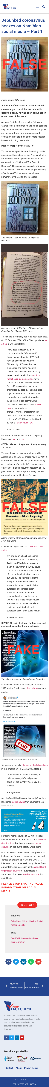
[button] (37, 6)
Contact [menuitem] (9, 1068)
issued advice (18, 802)
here (14, 439)
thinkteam (31, 1084)
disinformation (18, 942)
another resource (31, 874)
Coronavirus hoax (29, 938)
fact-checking (13, 379)
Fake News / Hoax (19, 921)
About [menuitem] (19, 1068)
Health (32, 921)
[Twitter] (11, 1037)
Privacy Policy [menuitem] (31, 1068)
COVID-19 (15, 938)
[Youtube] (22, 1037)
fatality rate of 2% (24, 422)
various (36, 375)
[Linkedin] (17, 1037)
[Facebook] (6, 1037)
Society (21, 925)
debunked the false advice (35, 765)
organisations (26, 379)
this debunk (32, 688)
